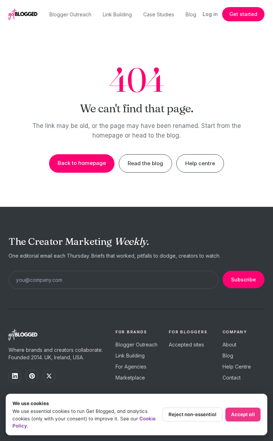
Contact (232, 378)
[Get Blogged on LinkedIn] (15, 376)
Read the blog (145, 163)
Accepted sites (186, 344)
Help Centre (237, 367)
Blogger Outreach (70, 14)
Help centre (200, 163)
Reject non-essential (192, 414)
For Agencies (131, 367)
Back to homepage (82, 163)
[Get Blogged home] (26, 14)
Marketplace (130, 378)
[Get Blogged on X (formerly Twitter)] (49, 376)
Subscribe (243, 279)
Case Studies (158, 14)
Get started (243, 14)
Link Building (117, 14)
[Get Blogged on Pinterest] (32, 376)
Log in (210, 14)
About (229, 344)
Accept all (243, 414)
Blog (191, 14)
